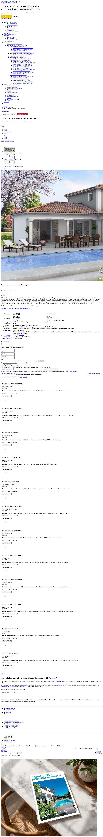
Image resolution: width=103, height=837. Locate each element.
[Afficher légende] (5, 129)
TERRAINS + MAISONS (10, 34)
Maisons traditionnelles (9, 709)
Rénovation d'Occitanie (50, 746)
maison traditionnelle (48, 681)
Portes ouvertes (10, 94)
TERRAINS (7, 33)
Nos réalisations (10, 30)
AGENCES (6, 42)
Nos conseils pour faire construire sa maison (14, 722)
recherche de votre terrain (60, 685)
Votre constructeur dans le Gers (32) (18, 75)
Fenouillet (21, 335)
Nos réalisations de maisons (10, 727)
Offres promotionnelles (12, 92)
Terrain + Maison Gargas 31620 (8, 373)
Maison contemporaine (12, 25)
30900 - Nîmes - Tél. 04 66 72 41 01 (21, 52)
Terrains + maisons (8, 107)
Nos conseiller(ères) (8, 741)
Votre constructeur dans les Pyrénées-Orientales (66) (22, 53)
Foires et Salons (10, 95)
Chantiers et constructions (13, 31)
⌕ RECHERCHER (22, 114)
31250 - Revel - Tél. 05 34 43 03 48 (21, 71)
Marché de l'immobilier (12, 89)
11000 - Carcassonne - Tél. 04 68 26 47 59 (23, 48)
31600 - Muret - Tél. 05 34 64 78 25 (21, 68)
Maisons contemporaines (9, 708)
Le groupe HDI (10, 38)
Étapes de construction (12, 87)
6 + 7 (2, 364)
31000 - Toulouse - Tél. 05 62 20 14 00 (22, 73)
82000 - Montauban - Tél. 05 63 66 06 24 (22, 83)
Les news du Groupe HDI (13, 99)
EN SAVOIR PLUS (7, 396)
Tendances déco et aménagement (14, 88)
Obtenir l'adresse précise (51, 369)
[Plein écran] (5, 137)
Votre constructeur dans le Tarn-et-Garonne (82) (21, 81)
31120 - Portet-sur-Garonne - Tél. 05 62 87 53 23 (24, 69)
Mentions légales (21, 746)
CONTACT (16, 16)
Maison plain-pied (11, 26)
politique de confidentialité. (71, 371)
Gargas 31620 (23, 377)
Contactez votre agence (9, 740)
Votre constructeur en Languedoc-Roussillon (17, 45)
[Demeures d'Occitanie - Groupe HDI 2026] (2, 744)
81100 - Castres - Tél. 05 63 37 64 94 (21, 80)
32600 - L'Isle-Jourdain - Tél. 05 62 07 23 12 (23, 76)
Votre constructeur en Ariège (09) (17, 57)
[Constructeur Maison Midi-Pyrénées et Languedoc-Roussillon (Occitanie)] (11, 2)
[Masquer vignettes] (5, 130)
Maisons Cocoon (8, 713)
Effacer (40, 361)
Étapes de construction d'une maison (12, 723)
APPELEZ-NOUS (5, 341)
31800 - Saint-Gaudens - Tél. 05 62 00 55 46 (23, 72)
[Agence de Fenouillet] (7, 336)
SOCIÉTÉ (6, 35)
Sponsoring (9, 98)
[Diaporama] (5, 135)
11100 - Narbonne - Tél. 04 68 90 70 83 (22, 49)
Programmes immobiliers (12, 96)
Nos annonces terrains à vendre (11, 725)
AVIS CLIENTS (8, 100)
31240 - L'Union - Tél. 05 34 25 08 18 (22, 67)
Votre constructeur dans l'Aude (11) (18, 46)
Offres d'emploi (10, 41)
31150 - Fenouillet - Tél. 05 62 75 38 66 (22, 64)
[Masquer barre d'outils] (5, 138)
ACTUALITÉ (7, 91)
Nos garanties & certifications (14, 40)
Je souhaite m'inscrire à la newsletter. (11, 365)
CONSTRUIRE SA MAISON (11, 84)
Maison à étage (10, 27)
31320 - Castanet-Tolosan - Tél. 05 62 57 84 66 (24, 62)
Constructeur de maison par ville (11, 721)
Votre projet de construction (13, 85)
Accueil (5, 106)
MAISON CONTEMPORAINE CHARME (13, 153)
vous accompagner (24, 685)
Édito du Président (11, 37)
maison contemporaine (60, 681)
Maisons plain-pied (8, 711)
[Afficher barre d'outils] (2, 126)
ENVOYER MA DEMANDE (7, 369)
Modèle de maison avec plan (7, 141)
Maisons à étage (7, 712)
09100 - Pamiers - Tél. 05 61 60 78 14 (22, 58)
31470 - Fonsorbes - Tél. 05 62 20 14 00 (22, 65)
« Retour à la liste (5, 111)
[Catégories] (5, 133)
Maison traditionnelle (12, 23)
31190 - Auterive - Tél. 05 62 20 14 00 (22, 61)
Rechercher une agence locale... (14, 44)
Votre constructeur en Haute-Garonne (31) (20, 60)
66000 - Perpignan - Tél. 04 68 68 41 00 (22, 54)
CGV (27, 746)
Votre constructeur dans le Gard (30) (18, 50)
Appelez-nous (7, 739)
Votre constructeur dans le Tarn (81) (18, 77)
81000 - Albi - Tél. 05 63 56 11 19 (21, 79)
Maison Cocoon (10, 29)
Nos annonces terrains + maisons (11, 726)
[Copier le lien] (1, 344)
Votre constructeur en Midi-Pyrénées (15, 56)
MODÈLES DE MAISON (10, 22)
